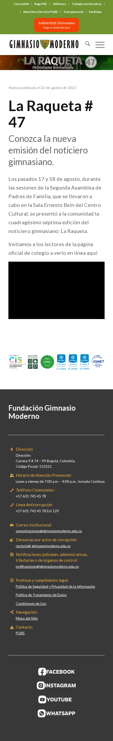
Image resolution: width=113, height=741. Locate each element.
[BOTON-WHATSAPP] (57, 713)
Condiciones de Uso (31, 603)
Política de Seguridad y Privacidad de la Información (55, 586)
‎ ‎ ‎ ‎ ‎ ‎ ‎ (16, 11)
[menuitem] (21, 4)
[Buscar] (85, 44)
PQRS (20, 633)
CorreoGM (21, 4)
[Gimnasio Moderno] (46, 44)
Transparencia (73, 11)
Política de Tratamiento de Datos (41, 595)
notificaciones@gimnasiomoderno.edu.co (47, 566)
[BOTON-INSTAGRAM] (56, 685)
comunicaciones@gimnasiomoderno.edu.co (49, 531)
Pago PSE (40, 4)
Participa (95, 11)
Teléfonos (59, 4)
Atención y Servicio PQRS (40, 11)
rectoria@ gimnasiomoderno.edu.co (43, 546)
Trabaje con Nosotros (87, 4)
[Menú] (97, 44)
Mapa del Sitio (27, 618)
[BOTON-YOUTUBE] (56, 699)
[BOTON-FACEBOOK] (56, 671)
